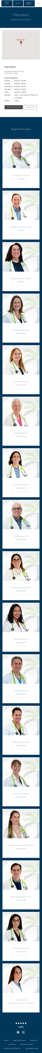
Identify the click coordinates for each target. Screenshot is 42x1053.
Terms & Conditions (19, 1040)
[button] (38, 3)
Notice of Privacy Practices (12, 1048)
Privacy (6, 1040)
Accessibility (34, 1040)
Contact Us (12, 1044)
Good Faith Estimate (26, 1044)
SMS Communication (32, 1048)
